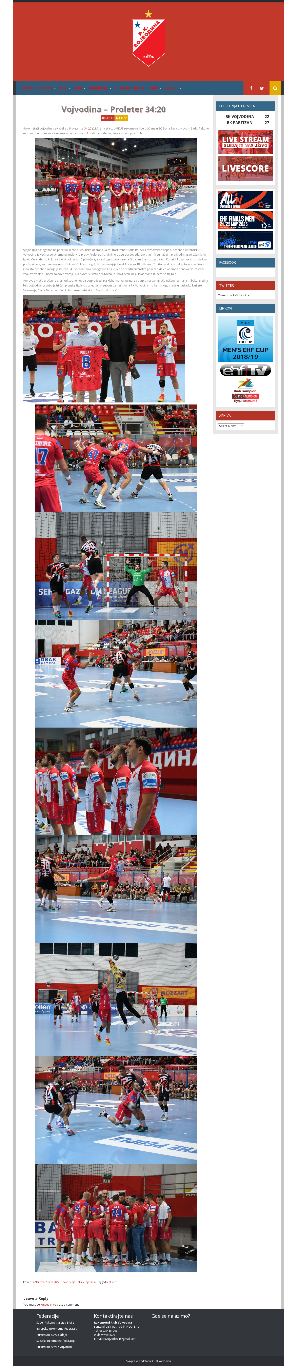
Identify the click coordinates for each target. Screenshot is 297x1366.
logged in (47, 1304)
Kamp (153, 88)
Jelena (123, 118)
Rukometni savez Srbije (51, 1335)
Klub (78, 88)
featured (111, 1282)
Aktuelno (40, 1282)
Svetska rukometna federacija (55, 1341)
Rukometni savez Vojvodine (54, 1347)
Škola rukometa (129, 88)
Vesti (63, 88)
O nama (46, 88)
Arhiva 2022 (52, 1282)
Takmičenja (98, 88)
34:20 (87, 128)
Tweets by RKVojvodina (233, 295)
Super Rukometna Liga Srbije (55, 1322)
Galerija (171, 88)
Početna (27, 88)
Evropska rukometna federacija (56, 1328)
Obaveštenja (68, 1282)
